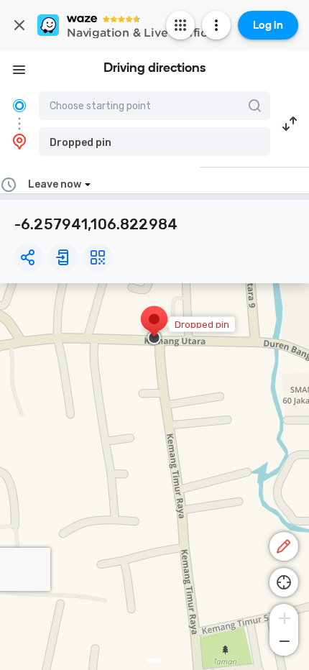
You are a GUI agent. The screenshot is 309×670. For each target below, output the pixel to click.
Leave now (54, 184)
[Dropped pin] (154, 326)
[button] (154, 141)
